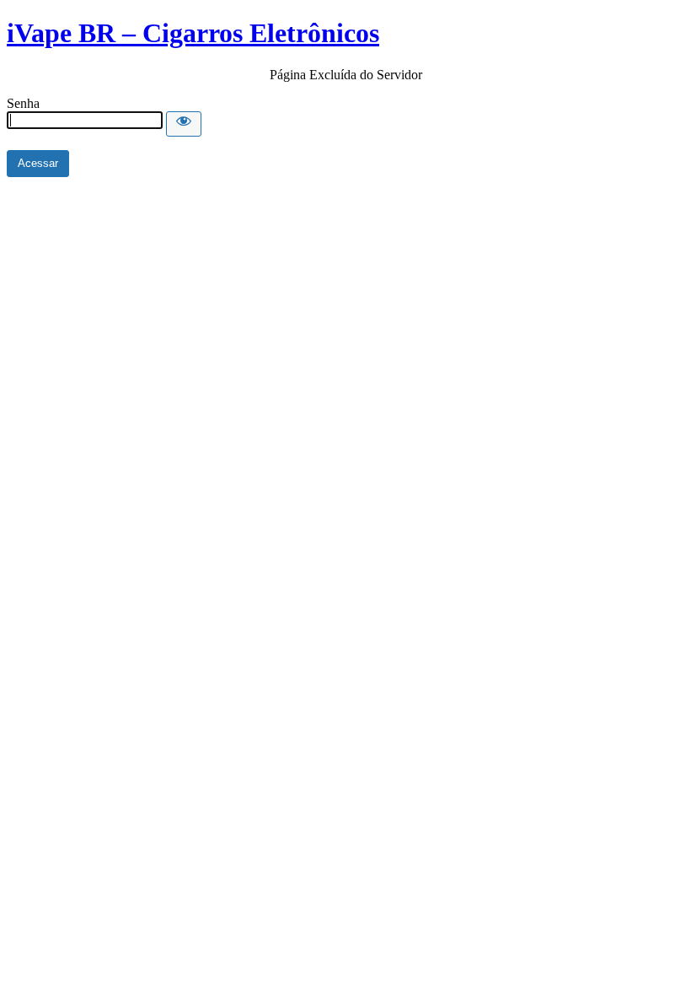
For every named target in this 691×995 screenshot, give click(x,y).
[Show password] (183, 124)
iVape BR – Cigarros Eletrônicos (193, 33)
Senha (23, 103)
